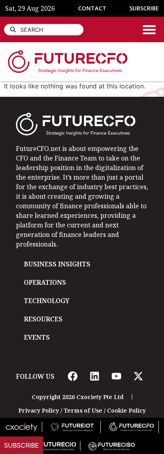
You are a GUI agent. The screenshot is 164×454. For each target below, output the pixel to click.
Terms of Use (83, 410)
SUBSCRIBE (144, 8)
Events (37, 337)
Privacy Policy (38, 410)
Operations (45, 282)
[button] (149, 29)
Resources (43, 319)
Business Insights (57, 264)
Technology (46, 300)
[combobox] (44, 29)
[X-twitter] (138, 376)
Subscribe (21, 445)
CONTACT (92, 8)
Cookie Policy (126, 410)
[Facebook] (72, 376)
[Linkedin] (94, 376)
